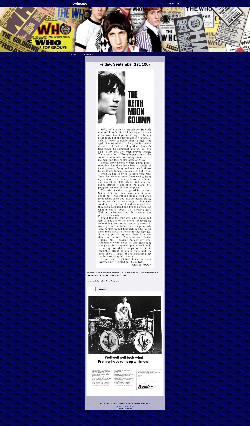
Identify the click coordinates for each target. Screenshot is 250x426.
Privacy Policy (88, 54)
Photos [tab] (91, 289)
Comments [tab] (102, 289)
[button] (77, 54)
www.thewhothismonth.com (125, 406)
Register (171, 3)
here (118, 281)
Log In (178, 3)
